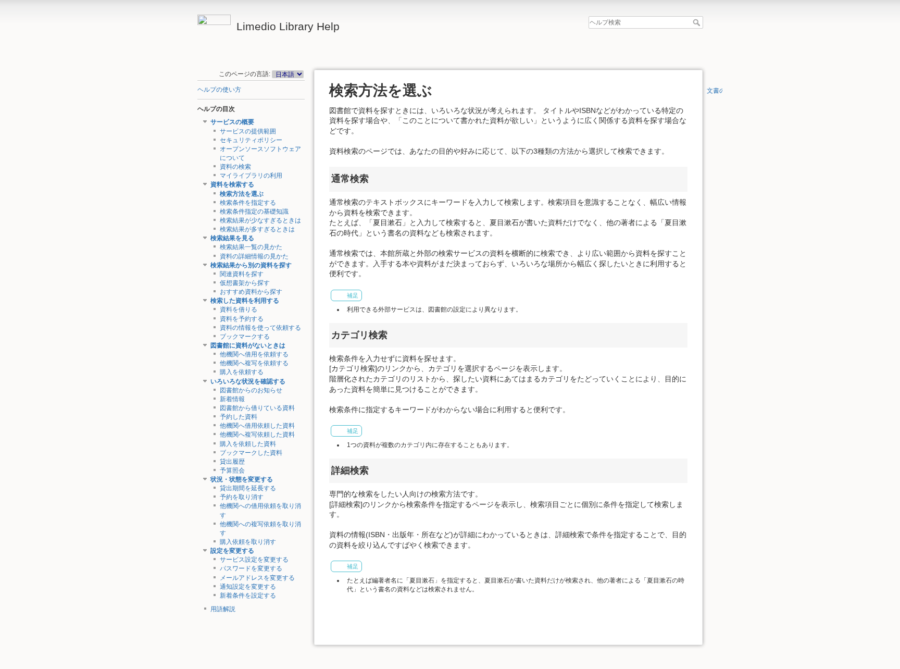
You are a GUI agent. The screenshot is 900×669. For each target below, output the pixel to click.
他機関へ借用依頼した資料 (257, 425)
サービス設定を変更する (254, 559)
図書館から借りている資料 (257, 408)
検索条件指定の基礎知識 (254, 211)
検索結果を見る (232, 238)
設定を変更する (232, 550)
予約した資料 (238, 416)
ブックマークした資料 (251, 452)
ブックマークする (245, 336)
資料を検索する (232, 184)
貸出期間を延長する (248, 488)
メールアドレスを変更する (257, 577)
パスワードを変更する (251, 568)
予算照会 (232, 470)
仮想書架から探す (245, 283)
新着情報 (232, 399)
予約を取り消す (242, 497)
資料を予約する (242, 319)
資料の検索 (235, 166)
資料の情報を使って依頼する (260, 327)
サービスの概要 (232, 122)
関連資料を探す (242, 274)
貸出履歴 (232, 461)
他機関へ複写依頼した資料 (257, 434)
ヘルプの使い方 (219, 89)
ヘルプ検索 (698, 22)
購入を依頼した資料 (248, 444)
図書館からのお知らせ (251, 390)
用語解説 (222, 609)
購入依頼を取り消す (248, 542)
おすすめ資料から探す (251, 291)
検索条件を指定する (248, 202)
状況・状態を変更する (241, 479)
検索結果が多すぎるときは (257, 229)
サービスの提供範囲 (248, 131)
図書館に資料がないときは (247, 345)
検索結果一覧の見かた (251, 247)
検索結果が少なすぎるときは (260, 220)
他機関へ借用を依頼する (254, 354)
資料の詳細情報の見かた (254, 256)
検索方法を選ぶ (242, 193)
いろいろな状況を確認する (247, 381)
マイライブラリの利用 (251, 175)
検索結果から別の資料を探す (251, 265)
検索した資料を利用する (244, 300)
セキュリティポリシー (251, 140)
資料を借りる (238, 309)
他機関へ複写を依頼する (254, 363)
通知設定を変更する (248, 586)
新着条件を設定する (248, 595)
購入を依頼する (242, 372)
